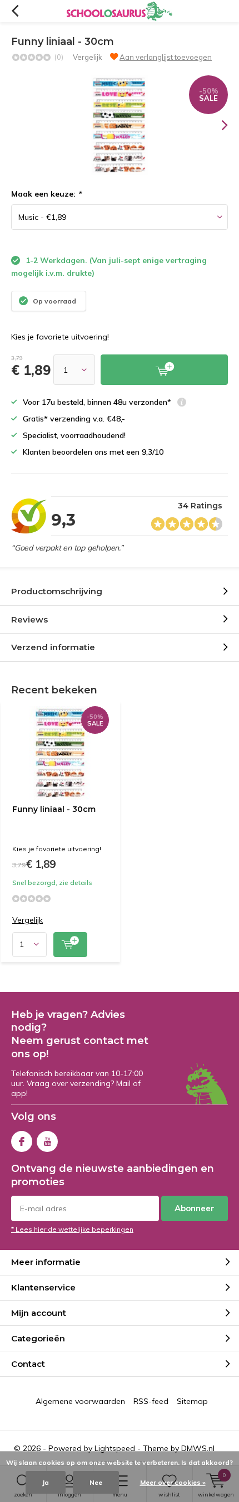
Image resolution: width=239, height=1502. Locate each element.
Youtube (47, 1141)
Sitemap (192, 1401)
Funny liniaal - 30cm (54, 809)
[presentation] (217, 125)
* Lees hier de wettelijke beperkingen (72, 1229)
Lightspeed (114, 1448)
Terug (14, 11)
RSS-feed (150, 1401)
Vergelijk (87, 57)
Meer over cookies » (173, 1482)
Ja (45, 1482)
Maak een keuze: (46, 194)
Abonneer (195, 1208)
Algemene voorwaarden (80, 1401)
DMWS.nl (198, 1448)
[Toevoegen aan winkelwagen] (164, 369)
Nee (95, 1482)
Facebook (21, 1141)
